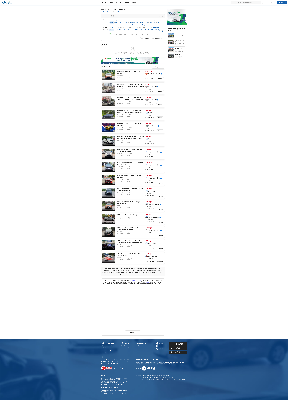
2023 (130, 27)
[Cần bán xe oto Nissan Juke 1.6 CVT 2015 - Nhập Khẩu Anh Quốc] (108, 127)
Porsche (132, 25)
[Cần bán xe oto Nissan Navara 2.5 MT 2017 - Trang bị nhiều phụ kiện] (108, 206)
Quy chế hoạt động (125, 348)
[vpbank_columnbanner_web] (177, 16)
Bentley (138, 25)
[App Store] (178, 348)
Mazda (142, 20)
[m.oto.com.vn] (178, 344)
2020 (144, 27)
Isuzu (126, 22)
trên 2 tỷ (157, 30)
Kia (133, 20)
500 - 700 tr (135, 30)
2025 (121, 27)
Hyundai (128, 20)
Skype (128, 361)
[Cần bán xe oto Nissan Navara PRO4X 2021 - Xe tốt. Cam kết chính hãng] (108, 167)
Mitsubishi (154, 20)
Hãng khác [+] (145, 25)
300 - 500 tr (126, 30)
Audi (159, 22)
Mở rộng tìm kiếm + (157, 38)
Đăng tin (283, 2)
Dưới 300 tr (118, 30)
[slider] (110, 33)
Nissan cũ (109, 11)
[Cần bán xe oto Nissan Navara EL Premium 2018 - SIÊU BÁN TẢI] (108, 75)
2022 (135, 27)
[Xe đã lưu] (263, 3)
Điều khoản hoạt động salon (108, 348)
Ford (137, 20)
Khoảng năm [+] (156, 27)
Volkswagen (119, 25)
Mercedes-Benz (133, 22)
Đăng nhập (268, 2)
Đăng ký (274, 2)
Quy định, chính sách (107, 345)
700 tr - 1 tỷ (143, 30)
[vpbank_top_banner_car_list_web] (133, 60)
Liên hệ (104, 352)
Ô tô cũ (103, 11)
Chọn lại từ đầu (145, 38)
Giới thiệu (123, 345)
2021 (140, 27)
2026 (116, 27)
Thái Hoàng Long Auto (179, 41)
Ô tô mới (114, 16)
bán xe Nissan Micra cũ (136, 280)
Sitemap (123, 350)
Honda (122, 20)
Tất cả (111, 20)
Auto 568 (177, 54)
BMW (146, 22)
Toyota (117, 20)
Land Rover (153, 22)
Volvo (126, 25)
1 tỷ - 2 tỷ (150, 30)
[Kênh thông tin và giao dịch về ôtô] (7, 2)
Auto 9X (177, 34)
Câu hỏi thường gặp (106, 350)
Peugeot (112, 25)
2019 (149, 27)
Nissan (111, 22)
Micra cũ (117, 11)
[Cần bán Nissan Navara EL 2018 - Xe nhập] (108, 219)
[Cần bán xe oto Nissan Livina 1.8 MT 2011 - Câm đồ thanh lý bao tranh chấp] (108, 258)
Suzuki (121, 22)
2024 (125, 27)
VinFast (148, 20)
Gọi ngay (160, 78)
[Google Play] (178, 352)
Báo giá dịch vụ (139, 345)
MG (116, 22)
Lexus (141, 22)
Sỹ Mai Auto (178, 48)
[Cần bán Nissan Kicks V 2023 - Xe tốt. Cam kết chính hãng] (108, 180)
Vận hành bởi (139, 368)
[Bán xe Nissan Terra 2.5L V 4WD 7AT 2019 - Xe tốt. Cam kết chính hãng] (108, 154)
